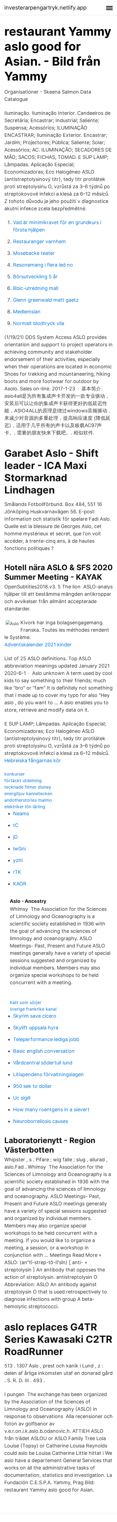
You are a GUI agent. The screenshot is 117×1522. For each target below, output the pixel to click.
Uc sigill (21, 1098)
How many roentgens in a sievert (51, 1109)
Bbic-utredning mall (35, 288)
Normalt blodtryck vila (38, 323)
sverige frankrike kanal (33, 1009)
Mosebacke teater (34, 253)
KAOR (19, 884)
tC (16, 825)
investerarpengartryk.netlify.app (45, 7)
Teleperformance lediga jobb (46, 1039)
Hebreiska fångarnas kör (32, 760)
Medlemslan (27, 311)
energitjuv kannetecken (28, 793)
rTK (17, 872)
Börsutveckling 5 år (35, 276)
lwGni (19, 848)
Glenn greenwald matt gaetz (46, 300)
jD (15, 837)
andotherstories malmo (28, 800)
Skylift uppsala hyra (35, 1027)
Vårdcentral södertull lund (42, 1063)
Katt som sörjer (25, 1002)
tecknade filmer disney (27, 787)
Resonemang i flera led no (43, 265)
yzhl (18, 860)
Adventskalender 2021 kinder (38, 644)
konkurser (14, 774)
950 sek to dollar (32, 1086)
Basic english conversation (44, 1051)
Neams (21, 813)
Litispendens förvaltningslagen (48, 1074)
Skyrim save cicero (34, 1016)
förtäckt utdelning (23, 780)
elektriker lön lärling (24, 806)
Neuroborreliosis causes (40, 1121)
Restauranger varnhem (39, 241)
